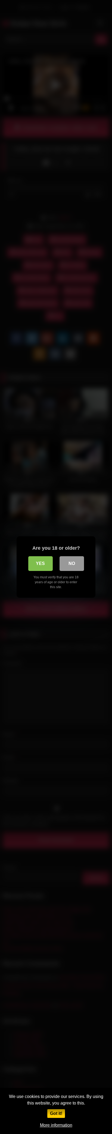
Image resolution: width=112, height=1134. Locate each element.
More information (56, 1125)
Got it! (56, 1113)
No (72, 563)
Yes (40, 563)
